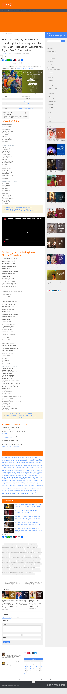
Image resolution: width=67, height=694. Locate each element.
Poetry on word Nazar (20, 480)
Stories (36, 10)
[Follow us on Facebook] (51, 36)
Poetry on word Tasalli (33, 487)
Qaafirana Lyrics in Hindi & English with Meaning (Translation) (16, 116)
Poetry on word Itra (15, 472)
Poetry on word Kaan (12, 473)
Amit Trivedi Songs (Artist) (7, 457)
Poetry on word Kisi (24, 475)
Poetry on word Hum (37, 470)
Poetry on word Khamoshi (32, 473)
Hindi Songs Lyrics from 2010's (8, 460)
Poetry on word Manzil (28, 560)
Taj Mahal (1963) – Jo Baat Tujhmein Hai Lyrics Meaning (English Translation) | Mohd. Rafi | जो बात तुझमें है (56, 140)
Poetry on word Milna (29, 478)
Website (4, 637)
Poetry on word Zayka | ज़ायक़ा (33, 492)
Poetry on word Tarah (23, 487)
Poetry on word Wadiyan (14, 572)
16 (41, 666)
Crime (50, 109)
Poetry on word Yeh (22, 492)
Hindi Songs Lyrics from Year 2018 (23, 460)
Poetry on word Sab (21, 483)
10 (25, 666)
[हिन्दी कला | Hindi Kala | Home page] (7, 5)
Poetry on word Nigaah (31, 480)
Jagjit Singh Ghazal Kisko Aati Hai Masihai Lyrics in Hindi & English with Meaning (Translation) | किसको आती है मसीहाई (56, 282)
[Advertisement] (33, 22)
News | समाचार (50, 107)
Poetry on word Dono (8, 469)
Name (4, 632)
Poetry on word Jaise (24, 472)
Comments (7, 617)
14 (36, 666)
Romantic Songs (5, 493)
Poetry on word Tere (11, 488)
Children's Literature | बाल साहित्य (54, 69)
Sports (50, 115)
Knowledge (51, 61)
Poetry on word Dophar (28, 469)
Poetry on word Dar (27, 465)
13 (33, 666)
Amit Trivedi (26, 103)
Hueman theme (16, 685)
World (50, 117)
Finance (50, 112)
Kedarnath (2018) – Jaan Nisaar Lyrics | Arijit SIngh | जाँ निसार (18, 207)
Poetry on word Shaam (36, 565)
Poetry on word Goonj (6, 470)
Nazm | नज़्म (51, 85)
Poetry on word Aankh (17, 462)
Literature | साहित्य (51, 67)
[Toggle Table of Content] (26, 113)
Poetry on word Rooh (5, 565)
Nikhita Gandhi (29, 101)
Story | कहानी (51, 104)
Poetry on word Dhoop (30, 467)
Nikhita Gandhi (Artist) (7, 462)
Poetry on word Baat (6, 464)
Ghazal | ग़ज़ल (51, 80)
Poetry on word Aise (36, 462)
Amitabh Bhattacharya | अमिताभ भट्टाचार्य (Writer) (24, 457)
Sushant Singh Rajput (21, 68)
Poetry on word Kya (20, 477)
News (32, 10)
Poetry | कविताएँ (51, 90)
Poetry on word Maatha (30, 477)
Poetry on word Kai (22, 473)
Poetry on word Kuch (10, 477)
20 (33, 668)
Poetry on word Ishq (6, 472)
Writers (27, 10)
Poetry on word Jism (13, 557)
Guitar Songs (37, 459)
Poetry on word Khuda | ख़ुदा (6, 559)
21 (36, 668)
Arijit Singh (4, 66)
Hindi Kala (5, 53)
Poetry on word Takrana (31, 567)
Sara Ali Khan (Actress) (14, 493)
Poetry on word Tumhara (30, 488)
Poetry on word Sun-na (33, 485)
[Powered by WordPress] (6, 685)
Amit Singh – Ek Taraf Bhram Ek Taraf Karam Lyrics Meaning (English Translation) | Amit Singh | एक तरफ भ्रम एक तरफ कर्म (13, 663)
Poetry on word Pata (10, 482)
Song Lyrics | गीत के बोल (7, 33)
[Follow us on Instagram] (49, 36)
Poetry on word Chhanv (17, 465)
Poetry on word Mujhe (21, 562)
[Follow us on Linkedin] (64, 36)
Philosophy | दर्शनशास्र (53, 88)
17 (25, 668)
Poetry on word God (37, 469)
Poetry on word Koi (37, 559)
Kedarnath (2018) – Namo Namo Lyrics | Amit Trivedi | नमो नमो (18, 209)
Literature (14, 10)
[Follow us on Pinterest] (58, 36)
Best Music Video (22, 459)
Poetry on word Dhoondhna (18, 467)
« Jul (24, 673)
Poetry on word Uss (21, 490)
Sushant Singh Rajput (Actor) (26, 493)
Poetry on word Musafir (10, 480)
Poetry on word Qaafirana (20, 482)
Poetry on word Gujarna (17, 470)
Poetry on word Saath (12, 483)
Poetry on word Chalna (7, 465)
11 (27, 666)
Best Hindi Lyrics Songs (13, 459)
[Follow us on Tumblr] (60, 36)
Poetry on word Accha (27, 462)
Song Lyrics (21, 10)
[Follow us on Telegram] (62, 36)
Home (3, 10)
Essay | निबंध (51, 77)
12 (30, 666)
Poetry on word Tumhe (22, 570)
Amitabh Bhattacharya (26, 105)
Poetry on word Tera (29, 569)
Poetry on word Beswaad (27, 464)
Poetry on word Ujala (12, 490)
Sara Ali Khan (30, 68)
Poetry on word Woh (13, 492)
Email (24, 632)
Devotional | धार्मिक (52, 72)
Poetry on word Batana (16, 464)
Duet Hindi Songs (30, 459)
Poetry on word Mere (9, 478)
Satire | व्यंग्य (51, 96)
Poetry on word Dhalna (7, 467)
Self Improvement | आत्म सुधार (54, 64)
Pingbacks (15, 617)
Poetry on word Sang (30, 483)
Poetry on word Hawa (27, 470)
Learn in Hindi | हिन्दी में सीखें (52, 53)
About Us (7, 10)
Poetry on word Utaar (31, 490)
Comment (5, 624)
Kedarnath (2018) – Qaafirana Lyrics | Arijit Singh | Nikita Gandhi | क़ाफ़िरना (21, 210)
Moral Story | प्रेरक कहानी (53, 82)
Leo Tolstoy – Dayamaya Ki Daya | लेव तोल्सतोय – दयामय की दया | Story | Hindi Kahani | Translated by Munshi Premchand (56, 204)
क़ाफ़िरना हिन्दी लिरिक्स (7, 114)
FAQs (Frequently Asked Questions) (12, 117)
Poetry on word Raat (31, 482)
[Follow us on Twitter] (54, 36)
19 (30, 668)
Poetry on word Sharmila (10, 485)
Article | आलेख (50, 48)
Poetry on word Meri (19, 478)
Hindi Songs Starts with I (36, 460)
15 (39, 666)
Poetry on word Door (17, 469)
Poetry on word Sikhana (22, 485)
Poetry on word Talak (13, 487)
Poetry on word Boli (37, 464)
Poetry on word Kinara (15, 475)
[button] (1, 58)
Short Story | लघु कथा (52, 101)
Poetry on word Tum (20, 488)
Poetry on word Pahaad (14, 564)
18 (27, 668)
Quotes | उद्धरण (51, 93)
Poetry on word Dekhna (37, 465)
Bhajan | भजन (52, 74)
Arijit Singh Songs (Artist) (33, 544)
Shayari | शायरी (51, 98)
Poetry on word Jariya (34, 472)
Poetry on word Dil (31, 552)
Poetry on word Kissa (33, 475)
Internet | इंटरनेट (52, 58)
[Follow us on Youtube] (56, 36)
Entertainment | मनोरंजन (52, 51)
